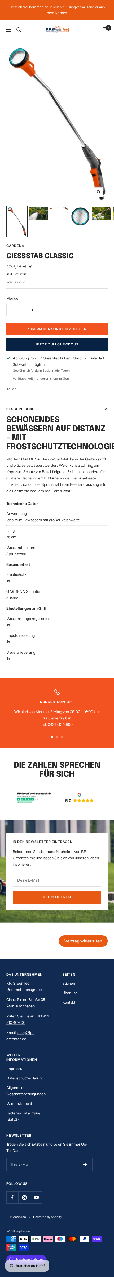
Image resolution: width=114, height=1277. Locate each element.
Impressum (16, 1068)
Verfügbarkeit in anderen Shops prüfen (41, 378)
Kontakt (68, 1002)
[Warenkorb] (105, 29)
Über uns (69, 992)
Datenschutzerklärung (24, 1078)
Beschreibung (20, 409)
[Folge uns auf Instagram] (24, 1197)
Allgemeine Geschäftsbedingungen (26, 1090)
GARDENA (15, 246)
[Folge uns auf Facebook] (12, 1197)
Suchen (68, 983)
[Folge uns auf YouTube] (36, 1197)
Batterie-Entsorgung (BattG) (23, 1116)
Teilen (11, 388)
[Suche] (18, 29)
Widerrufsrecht (19, 1103)
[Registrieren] (85, 1164)
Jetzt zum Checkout (57, 344)
